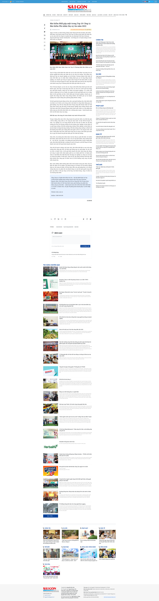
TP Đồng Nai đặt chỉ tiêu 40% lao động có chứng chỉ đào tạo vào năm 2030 (75, 355)
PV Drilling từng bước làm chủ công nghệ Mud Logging (72, 504)
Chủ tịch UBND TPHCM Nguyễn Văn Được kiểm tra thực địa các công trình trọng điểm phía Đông (106, 147)
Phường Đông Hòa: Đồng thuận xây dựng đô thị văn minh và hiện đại (75, 492)
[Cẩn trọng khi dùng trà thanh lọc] (107, 553)
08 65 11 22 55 (47, 595)
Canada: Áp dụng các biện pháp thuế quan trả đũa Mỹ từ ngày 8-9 (106, 177)
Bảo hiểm (76, 226)
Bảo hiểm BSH (59, 226)
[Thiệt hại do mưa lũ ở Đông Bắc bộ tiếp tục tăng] (70, 534)
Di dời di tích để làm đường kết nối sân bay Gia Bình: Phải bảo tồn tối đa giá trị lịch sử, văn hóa (105, 92)
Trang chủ (44, 15)
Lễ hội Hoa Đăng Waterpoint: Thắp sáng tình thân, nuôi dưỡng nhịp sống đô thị (75, 430)
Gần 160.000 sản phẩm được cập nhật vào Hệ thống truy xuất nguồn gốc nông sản (106, 160)
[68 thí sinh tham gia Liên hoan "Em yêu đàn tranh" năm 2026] (51, 570)
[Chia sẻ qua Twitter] (44, 31)
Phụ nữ (110, 14)
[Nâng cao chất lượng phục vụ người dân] (50, 396)
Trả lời (61, 256)
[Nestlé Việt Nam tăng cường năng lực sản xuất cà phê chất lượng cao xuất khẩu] (50, 271)
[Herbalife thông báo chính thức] (50, 446)
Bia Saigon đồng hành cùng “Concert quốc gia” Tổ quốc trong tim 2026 (75, 292)
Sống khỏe (82, 14)
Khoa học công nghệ (119, 14)
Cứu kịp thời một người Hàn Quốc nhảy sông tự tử (105, 123)
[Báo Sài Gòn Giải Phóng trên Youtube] (145, 1)
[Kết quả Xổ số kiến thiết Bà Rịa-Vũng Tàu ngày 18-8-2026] (50, 471)
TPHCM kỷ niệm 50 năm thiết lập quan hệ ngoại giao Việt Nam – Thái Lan (105, 65)
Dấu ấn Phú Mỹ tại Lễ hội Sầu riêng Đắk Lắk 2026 (71, 329)
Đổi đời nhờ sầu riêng (64, 379)
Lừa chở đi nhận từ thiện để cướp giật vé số (105, 126)
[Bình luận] (44, 45)
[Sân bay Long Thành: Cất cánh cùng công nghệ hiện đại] (50, 408)
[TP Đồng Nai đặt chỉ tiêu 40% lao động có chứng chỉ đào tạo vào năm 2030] (50, 359)
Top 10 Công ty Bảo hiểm (68, 226)
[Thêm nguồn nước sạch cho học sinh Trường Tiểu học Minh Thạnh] (50, 421)
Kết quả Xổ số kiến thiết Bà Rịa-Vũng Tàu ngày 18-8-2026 (73, 466)
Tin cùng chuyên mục (51, 265)
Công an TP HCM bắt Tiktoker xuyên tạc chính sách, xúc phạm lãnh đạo (106, 119)
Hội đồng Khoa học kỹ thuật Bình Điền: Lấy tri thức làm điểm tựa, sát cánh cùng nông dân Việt (75, 305)
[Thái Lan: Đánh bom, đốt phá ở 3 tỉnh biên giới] (51, 553)
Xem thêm (126, 15)
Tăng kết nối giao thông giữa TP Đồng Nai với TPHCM (72, 367)
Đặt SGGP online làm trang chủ (109, 597)
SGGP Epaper (94, 1)
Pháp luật (59, 14)
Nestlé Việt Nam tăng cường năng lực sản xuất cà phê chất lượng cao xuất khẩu (75, 268)
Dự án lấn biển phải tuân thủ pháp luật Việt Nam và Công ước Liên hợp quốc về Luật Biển (105, 61)
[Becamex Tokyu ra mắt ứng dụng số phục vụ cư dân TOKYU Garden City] (50, 284)
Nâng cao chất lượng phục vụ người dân (69, 391)
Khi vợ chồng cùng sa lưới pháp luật (104, 108)
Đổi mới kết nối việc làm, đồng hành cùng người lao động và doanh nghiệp (75, 317)
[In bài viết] (44, 38)
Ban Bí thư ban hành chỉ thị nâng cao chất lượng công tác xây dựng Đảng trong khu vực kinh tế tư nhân (105, 57)
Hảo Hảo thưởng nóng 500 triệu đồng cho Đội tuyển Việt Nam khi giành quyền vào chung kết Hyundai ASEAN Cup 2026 (75, 342)
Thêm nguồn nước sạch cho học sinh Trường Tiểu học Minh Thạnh (75, 416)
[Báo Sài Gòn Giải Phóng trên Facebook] (143, 1)
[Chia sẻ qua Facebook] (44, 28)
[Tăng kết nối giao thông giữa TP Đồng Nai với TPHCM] (50, 371)
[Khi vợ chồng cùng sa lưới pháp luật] (88, 534)
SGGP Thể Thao (72, 1)
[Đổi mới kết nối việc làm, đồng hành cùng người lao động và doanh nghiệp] (50, 321)
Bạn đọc (94, 14)
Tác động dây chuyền (100, 183)
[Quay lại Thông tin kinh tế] (44, 49)
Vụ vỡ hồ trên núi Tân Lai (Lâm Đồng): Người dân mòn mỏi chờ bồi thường (105, 87)
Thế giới (71, 14)
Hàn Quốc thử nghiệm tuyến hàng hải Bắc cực (106, 180)
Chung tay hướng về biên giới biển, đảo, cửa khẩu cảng (105, 69)
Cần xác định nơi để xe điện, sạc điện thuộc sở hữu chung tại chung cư (105, 156)
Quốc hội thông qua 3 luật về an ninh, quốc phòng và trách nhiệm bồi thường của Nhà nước (105, 43)
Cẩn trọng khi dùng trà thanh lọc (107, 559)
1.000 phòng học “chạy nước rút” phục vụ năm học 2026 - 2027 (70, 559)
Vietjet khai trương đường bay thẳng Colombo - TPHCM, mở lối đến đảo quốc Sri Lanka (75, 454)
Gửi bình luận (86, 246)
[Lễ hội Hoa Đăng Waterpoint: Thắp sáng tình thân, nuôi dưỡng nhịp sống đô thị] (50, 433)
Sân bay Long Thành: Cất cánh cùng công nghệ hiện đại (73, 404)
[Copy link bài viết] (44, 42)
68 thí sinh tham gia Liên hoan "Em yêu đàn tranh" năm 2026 (50, 577)
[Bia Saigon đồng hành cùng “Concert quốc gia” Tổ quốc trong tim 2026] (50, 296)
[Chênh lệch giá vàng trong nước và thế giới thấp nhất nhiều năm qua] (107, 534)
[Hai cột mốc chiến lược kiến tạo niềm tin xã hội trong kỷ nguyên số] (88, 553)
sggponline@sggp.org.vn (49, 597)
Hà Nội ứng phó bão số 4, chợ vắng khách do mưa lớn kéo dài (105, 97)
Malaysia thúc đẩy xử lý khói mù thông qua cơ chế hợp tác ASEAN (106, 186)
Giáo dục (76, 14)
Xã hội (54, 14)
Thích (54, 256)
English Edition (65, 1)
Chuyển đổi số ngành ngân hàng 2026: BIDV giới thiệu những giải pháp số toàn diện (75, 479)
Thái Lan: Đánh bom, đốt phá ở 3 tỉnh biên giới (105, 167)
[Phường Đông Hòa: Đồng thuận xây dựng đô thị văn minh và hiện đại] (50, 496)
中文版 (89, 1)
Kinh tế (65, 14)
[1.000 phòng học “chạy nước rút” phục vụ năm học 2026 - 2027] (70, 553)
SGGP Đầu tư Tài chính (81, 1)
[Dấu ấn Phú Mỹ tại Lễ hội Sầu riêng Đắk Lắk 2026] (50, 334)
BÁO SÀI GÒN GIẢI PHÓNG (79, 8)
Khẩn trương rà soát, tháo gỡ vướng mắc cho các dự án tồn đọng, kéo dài (105, 152)
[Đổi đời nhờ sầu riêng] (50, 384)
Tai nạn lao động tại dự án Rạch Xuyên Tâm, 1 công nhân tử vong (105, 130)
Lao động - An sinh (102, 14)
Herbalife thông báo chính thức (67, 441)
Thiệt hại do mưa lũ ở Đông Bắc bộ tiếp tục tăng (105, 77)
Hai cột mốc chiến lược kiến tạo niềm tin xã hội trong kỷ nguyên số (88, 559)
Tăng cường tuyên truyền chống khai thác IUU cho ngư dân (106, 101)
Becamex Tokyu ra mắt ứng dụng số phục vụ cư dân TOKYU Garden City (73, 280)
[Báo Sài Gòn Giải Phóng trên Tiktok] (147, 1)
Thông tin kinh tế (55, 20)
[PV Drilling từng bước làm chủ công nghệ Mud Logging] (50, 508)
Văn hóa (89, 14)
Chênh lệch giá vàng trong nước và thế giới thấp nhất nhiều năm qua (105, 137)
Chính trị (48, 14)
